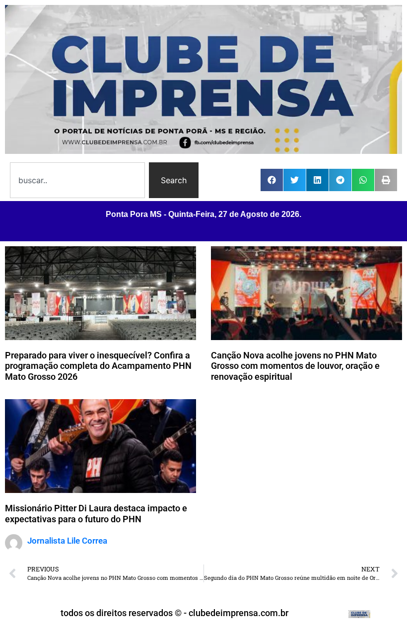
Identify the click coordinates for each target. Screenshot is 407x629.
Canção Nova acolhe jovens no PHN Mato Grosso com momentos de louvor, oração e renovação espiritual (295, 366)
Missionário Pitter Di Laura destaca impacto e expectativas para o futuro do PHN (96, 513)
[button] (272, 180)
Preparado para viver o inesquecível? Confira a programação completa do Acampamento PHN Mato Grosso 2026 (98, 366)
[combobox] (77, 180)
